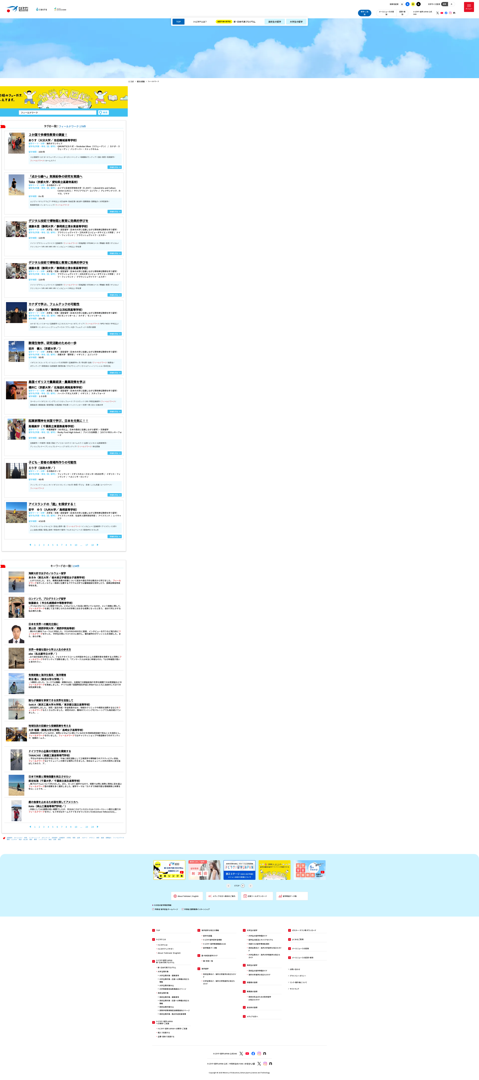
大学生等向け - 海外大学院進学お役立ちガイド (219, 982)
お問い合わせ (295, 969)
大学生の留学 (296, 21)
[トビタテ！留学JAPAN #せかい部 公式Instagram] (265, 1063)
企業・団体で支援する (166, 1036)
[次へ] (97, 544)
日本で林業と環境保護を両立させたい (50, 776)
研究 (25, 837)
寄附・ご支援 (365, 13)
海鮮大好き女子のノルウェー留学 (47, 573)
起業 (78, 837)
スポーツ (84, 837)
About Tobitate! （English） (169, 953)
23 (86, 826)
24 (92, 826)
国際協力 (108, 837)
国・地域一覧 (208, 961)
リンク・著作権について (298, 982)
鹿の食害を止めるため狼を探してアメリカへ (53, 802)
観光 (50, 839)
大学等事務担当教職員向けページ (172, 989)
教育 (98, 837)
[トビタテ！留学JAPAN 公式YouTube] (442, 13)
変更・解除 (402, 13)
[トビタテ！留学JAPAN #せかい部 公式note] (270, 1063)
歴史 (59, 839)
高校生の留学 (274, 21)
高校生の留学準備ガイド (257, 970)
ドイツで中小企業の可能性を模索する (50, 751)
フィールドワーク (118, 837)
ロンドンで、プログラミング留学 (47, 598)
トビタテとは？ (200, 21)
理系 (74, 837)
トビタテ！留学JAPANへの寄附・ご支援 (172, 1028)
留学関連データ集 (210, 948)
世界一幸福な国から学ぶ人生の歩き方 (50, 649)
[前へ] (30, 544)
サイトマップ (294, 989)
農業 (35, 839)
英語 (20, 839)
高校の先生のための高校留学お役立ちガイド (259, 998)
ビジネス (14, 839)
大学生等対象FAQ (166, 985)
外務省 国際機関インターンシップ (196, 909)
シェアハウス (43, 839)
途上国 (25, 839)
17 (86, 544)
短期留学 (9, 837)
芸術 (54, 839)
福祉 (30, 839)
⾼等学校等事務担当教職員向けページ (174, 1010)
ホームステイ (18, 837)
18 (92, 544)
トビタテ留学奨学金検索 (212, 939)
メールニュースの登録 (386, 13)
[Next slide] (250, 886)
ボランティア (46, 837)
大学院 (69, 837)
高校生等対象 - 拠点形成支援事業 (172, 1014)
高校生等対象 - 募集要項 (169, 997)
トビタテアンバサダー (166, 949)
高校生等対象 (163, 993)
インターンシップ (34, 837)
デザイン (92, 837)
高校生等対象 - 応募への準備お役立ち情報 (174, 1002)
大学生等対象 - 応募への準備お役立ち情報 (174, 980)
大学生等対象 (163, 971)
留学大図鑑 (207, 935)
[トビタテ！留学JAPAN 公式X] (437, 13)
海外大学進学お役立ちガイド (259, 974)
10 (76, 544)
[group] (169, 870)
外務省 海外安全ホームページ (165, 909)
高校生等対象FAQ (166, 1007)
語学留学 (54, 837)
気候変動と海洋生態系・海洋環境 (47, 675)
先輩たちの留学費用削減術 (258, 944)
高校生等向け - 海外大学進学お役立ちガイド (219, 975)
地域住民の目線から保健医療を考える (50, 725)
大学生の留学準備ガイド (257, 935)
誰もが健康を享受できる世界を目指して (51, 700)
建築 (102, 837)
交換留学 (62, 837)
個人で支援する (164, 1032)
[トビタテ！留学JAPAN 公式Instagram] (450, 13)
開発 (8, 839)
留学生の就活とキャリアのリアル (260, 939)
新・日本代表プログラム (236, 21)
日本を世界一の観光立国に (44, 624)
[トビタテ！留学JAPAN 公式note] (454, 13)
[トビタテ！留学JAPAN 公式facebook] (446, 13)
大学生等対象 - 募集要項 (169, 975)
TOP (178, 21)
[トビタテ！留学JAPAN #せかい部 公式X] (259, 1063)
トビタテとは (162, 945)
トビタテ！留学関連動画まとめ (214, 944)
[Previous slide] (228, 886)
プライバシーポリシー (298, 975)
